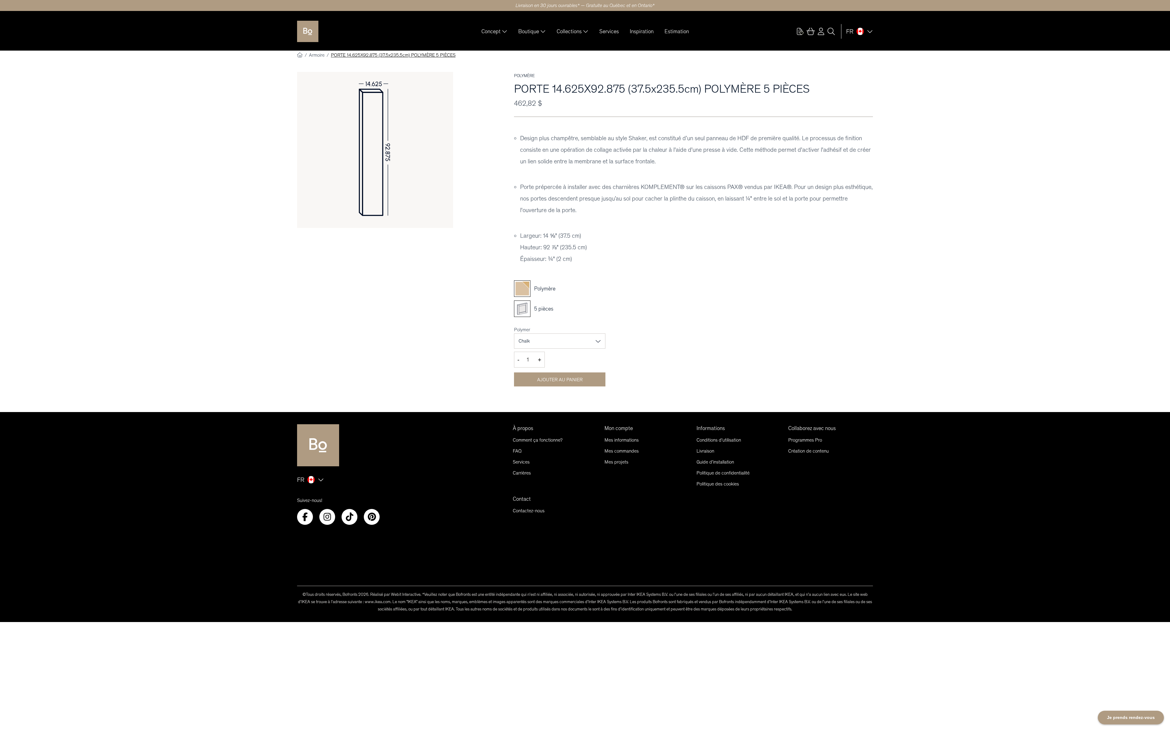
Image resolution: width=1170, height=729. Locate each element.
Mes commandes (621, 451)
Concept (491, 31)
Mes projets (616, 462)
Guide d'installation (715, 462)
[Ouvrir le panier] (810, 31)
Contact (522, 499)
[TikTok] (349, 517)
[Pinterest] (372, 517)
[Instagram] (327, 517)
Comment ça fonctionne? (537, 440)
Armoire (317, 55)
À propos (523, 428)
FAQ (517, 451)
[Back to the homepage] (307, 31)
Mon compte (618, 428)
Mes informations (621, 440)
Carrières (522, 473)
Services (609, 31)
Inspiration (642, 31)
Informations (711, 428)
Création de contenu (808, 451)
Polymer (522, 329)
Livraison (705, 451)
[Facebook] (305, 517)
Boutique (528, 31)
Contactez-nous (528, 511)
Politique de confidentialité (723, 473)
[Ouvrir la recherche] (831, 31)
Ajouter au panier (560, 379)
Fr (849, 31)
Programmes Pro (805, 440)
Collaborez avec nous (812, 428)
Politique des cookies (718, 484)
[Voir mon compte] (800, 31)
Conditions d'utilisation (719, 440)
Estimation (677, 31)
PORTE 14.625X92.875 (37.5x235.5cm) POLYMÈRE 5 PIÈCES (393, 55)
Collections (569, 31)
